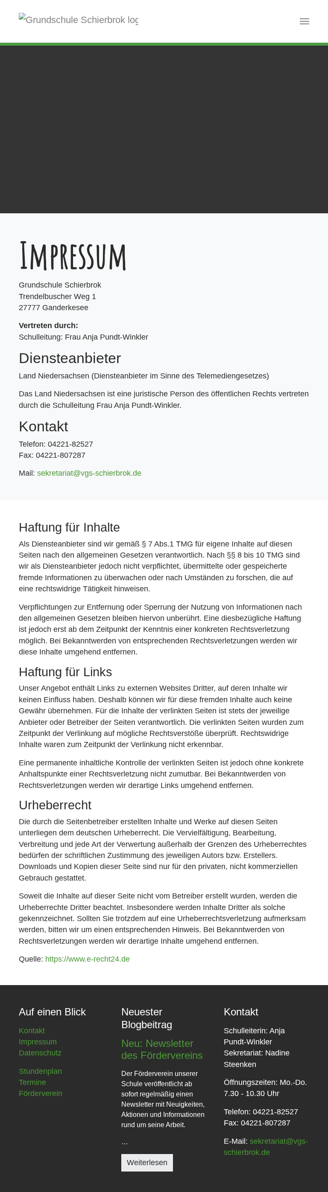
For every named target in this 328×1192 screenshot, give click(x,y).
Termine (32, 1082)
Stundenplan (40, 1071)
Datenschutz (40, 1053)
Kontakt (32, 1030)
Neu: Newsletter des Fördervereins (162, 1049)
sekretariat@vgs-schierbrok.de (89, 473)
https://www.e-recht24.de (87, 959)
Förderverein (40, 1093)
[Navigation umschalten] (304, 21)
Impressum (38, 1042)
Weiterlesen (147, 1162)
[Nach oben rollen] (308, 1172)
